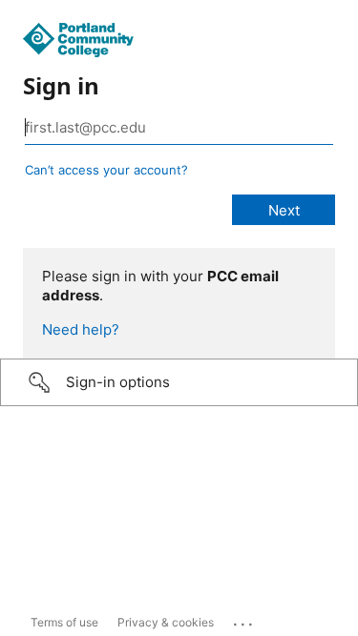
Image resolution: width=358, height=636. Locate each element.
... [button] (244, 619)
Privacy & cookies (165, 622)
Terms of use (64, 622)
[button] (179, 382)
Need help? (80, 329)
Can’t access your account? (106, 169)
